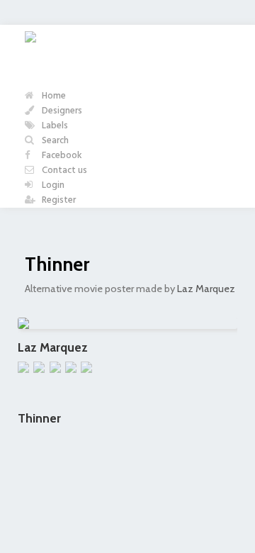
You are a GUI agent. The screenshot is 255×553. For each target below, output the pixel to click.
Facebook (61, 155)
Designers (61, 111)
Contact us (63, 170)
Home (53, 96)
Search (54, 140)
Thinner (57, 264)
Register (58, 200)
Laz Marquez (206, 288)
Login (52, 185)
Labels (54, 125)
